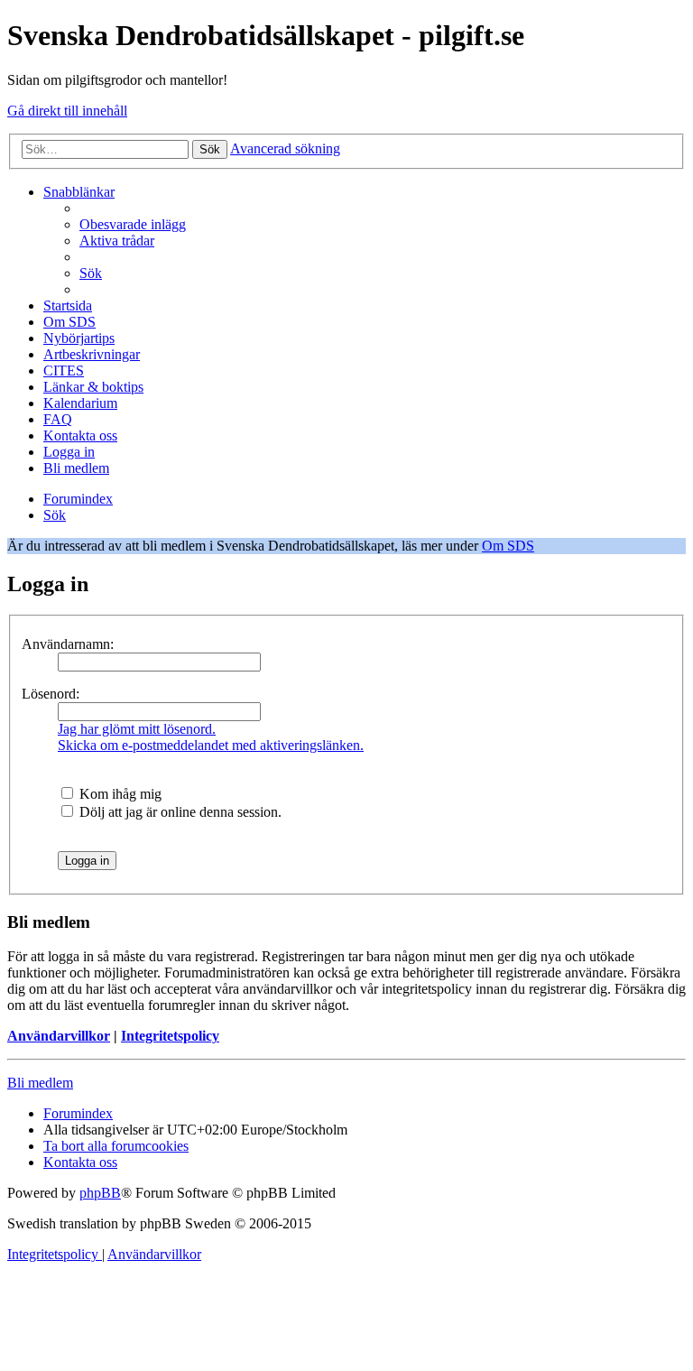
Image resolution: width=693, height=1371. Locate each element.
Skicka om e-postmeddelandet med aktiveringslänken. (211, 745)
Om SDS (508, 545)
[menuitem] (132, 224)
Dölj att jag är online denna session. (179, 812)
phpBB (100, 1192)
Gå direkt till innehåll (67, 110)
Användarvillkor (58, 1035)
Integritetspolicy (170, 1035)
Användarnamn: (68, 644)
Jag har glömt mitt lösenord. (137, 728)
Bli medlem (40, 1082)
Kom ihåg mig (119, 793)
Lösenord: (50, 693)
